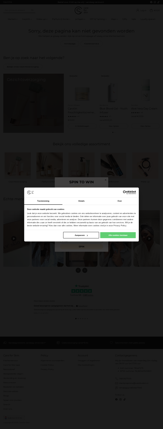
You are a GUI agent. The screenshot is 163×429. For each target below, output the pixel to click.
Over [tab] (120, 201)
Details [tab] (81, 201)
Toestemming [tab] (43, 201)
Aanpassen (80, 235)
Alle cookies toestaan (117, 235)
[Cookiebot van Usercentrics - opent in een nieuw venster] (125, 192)
